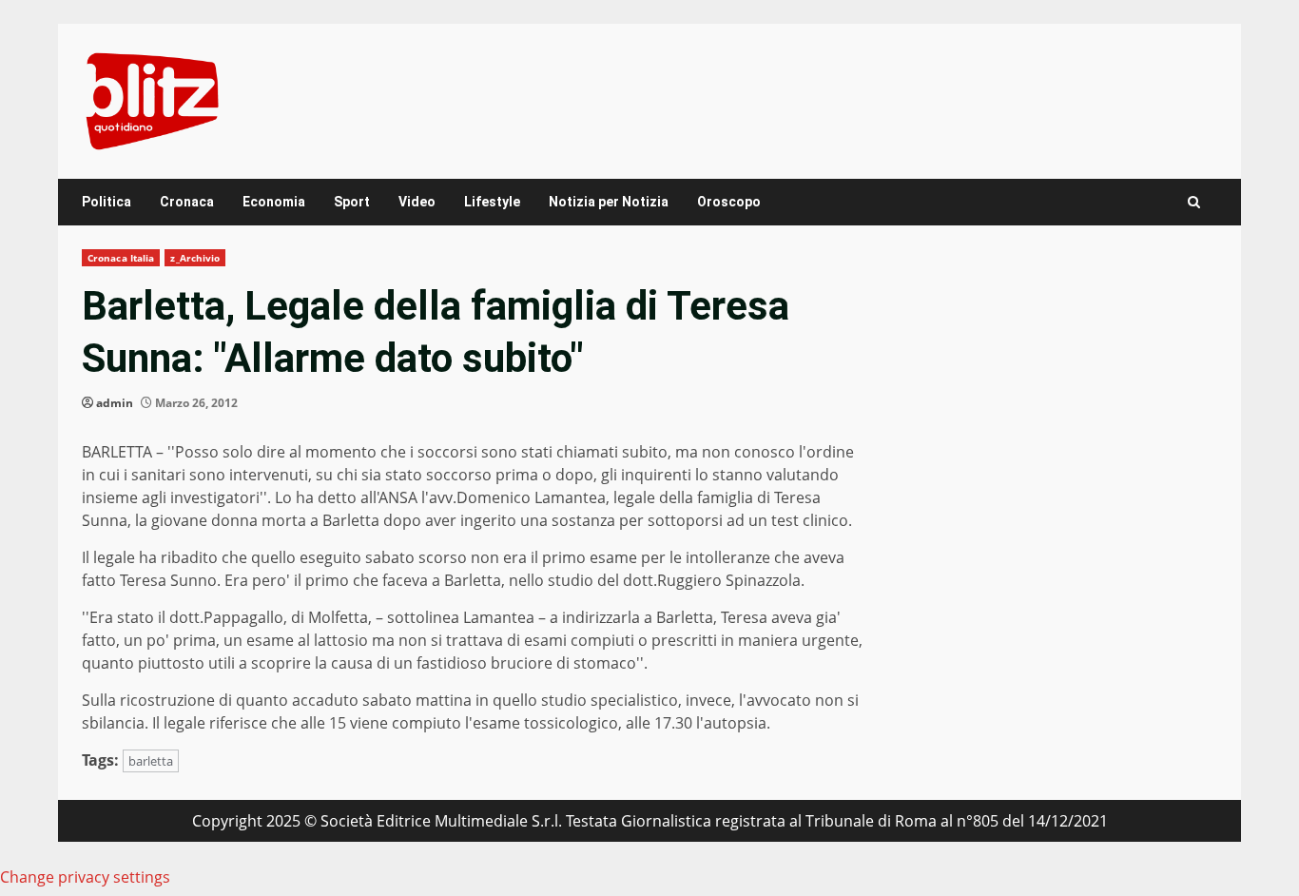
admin (114, 403)
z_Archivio (195, 257)
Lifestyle (492, 201)
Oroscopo (729, 201)
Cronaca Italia (120, 257)
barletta (150, 760)
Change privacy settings (85, 877)
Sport (352, 201)
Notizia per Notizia (609, 201)
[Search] (1194, 202)
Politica (106, 201)
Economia (273, 201)
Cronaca (187, 201)
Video (417, 201)
